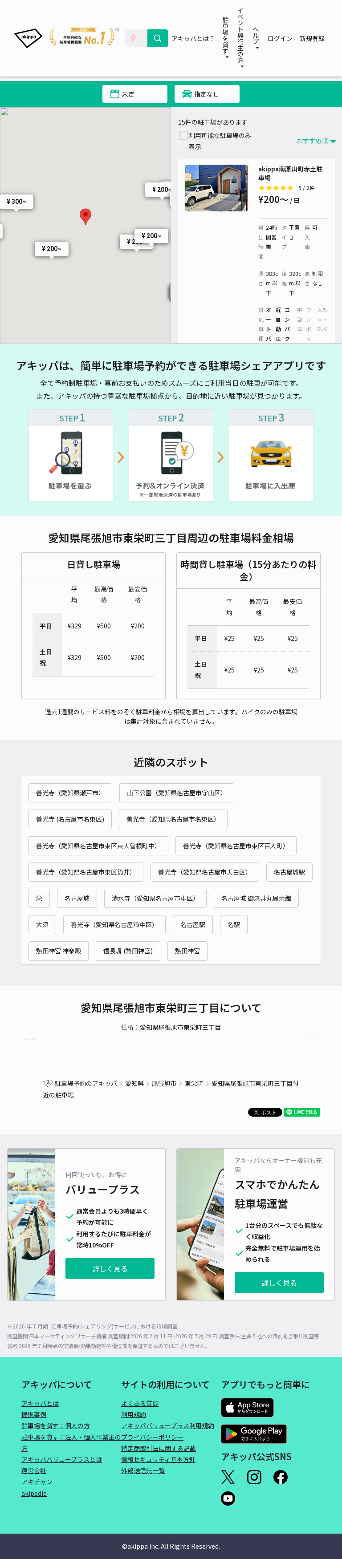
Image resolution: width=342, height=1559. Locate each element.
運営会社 (33, 1470)
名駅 (234, 924)
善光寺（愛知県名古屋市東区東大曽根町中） (98, 845)
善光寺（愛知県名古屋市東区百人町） (236, 845)
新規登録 (312, 38)
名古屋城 (77, 898)
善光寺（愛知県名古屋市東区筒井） (86, 871)
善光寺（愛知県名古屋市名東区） (173, 818)
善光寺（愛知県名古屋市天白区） (205, 871)
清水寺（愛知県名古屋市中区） (155, 898)
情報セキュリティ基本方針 (158, 1459)
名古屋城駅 (289, 871)
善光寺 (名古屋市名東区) (70, 818)
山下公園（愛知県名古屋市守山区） (177, 792)
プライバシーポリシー (152, 1437)
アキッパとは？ (193, 38)
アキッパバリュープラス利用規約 (167, 1425)
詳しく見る (110, 1268)
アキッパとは (40, 1403)
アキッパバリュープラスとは (61, 1459)
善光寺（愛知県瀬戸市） (70, 792)
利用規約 (133, 1414)
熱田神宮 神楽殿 (58, 950)
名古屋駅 (192, 924)
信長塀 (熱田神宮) (128, 950)
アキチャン (37, 1481)
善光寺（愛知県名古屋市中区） (114, 924)
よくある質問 (140, 1403)
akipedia (34, 1493)
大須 (42, 924)
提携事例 (33, 1414)
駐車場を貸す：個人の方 (55, 1425)
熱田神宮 (187, 950)
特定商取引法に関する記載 (158, 1448)
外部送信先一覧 (143, 1470)
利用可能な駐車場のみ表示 (220, 141)
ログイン (280, 38)
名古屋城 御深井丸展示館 (256, 898)
